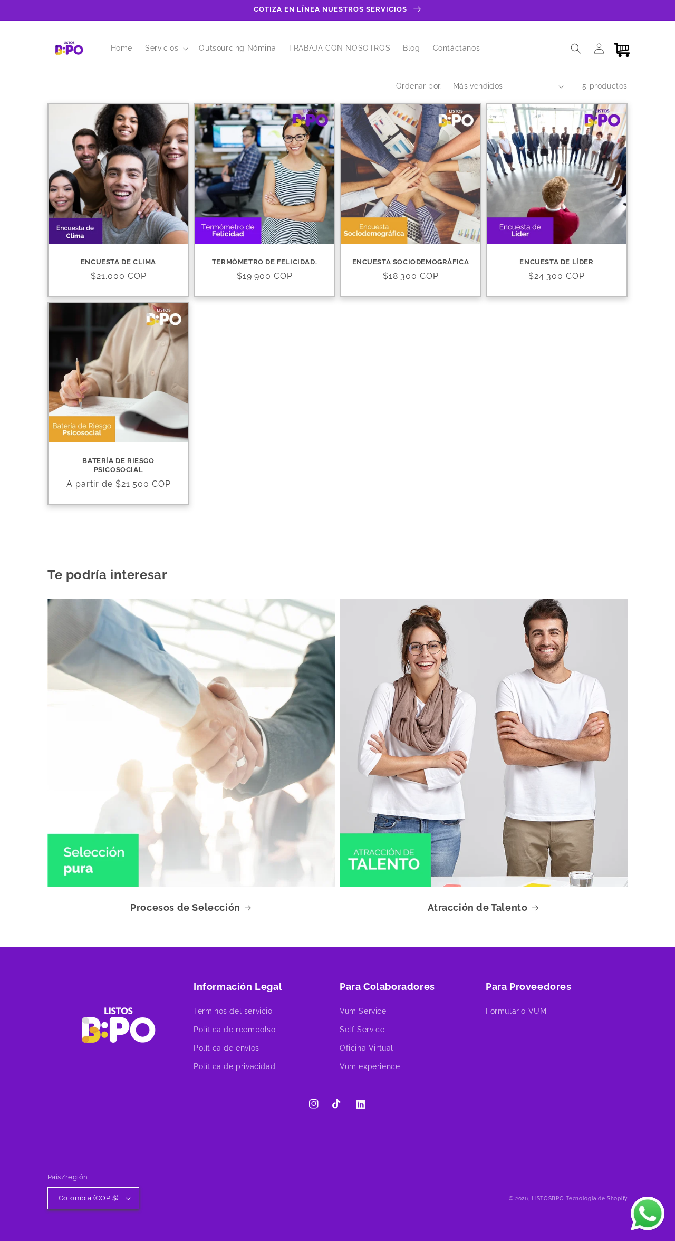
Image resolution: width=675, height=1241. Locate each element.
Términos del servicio (233, 1011)
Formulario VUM (516, 1011)
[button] (165, 48)
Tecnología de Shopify (597, 1198)
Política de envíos (226, 1048)
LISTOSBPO (548, 1198)
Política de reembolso (235, 1029)
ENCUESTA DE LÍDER (556, 262)
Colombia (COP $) (88, 1198)
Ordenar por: (419, 86)
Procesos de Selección (185, 907)
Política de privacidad (234, 1066)
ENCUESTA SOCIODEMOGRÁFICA (410, 262)
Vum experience (370, 1066)
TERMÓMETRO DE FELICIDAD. (264, 262)
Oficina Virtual (366, 1048)
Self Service (362, 1029)
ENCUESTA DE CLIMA (118, 262)
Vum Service (363, 1011)
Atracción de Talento (478, 907)
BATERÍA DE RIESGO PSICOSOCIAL (118, 465)
